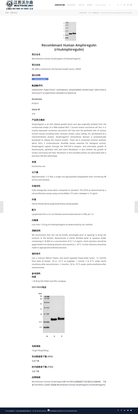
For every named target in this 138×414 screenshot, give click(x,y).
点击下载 (35, 361)
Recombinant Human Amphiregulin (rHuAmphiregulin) (81, 385)
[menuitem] (59, 5)
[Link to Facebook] (121, 4)
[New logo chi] (19, 5)
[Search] (110, 5)
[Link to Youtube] (131, 4)
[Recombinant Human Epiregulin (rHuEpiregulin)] (136, 207)
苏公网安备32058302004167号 (58, 411)
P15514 (35, 103)
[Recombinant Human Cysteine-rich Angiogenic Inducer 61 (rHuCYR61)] (1, 207)
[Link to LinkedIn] (124, 4)
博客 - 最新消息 (11, 12)
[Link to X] (118, 4)
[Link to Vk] (127, 4)
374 (33, 114)
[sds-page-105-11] (69, 31)
